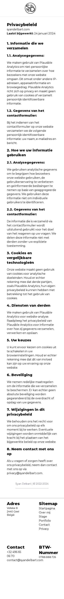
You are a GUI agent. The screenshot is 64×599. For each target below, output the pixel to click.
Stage (43, 516)
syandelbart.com (18, 29)
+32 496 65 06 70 (14, 554)
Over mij (44, 512)
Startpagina (47, 508)
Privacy (44, 528)
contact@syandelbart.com (16, 560)
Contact (44, 524)
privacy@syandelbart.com (24, 473)
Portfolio (45, 520)
